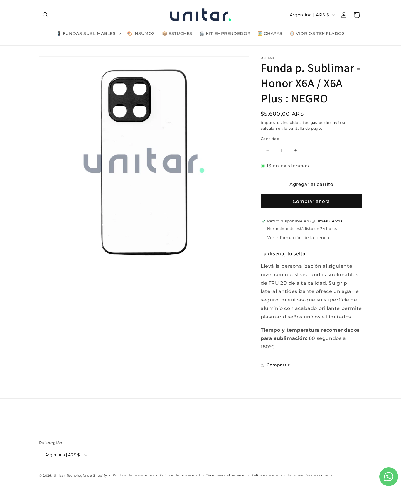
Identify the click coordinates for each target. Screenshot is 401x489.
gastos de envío (326, 122)
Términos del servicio (225, 475)
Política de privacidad (179, 475)
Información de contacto (310, 475)
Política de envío (266, 475)
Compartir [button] (278, 364)
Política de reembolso (133, 475)
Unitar (59, 475)
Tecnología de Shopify (87, 475)
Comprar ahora (311, 201)
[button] (45, 15)
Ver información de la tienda (298, 237)
